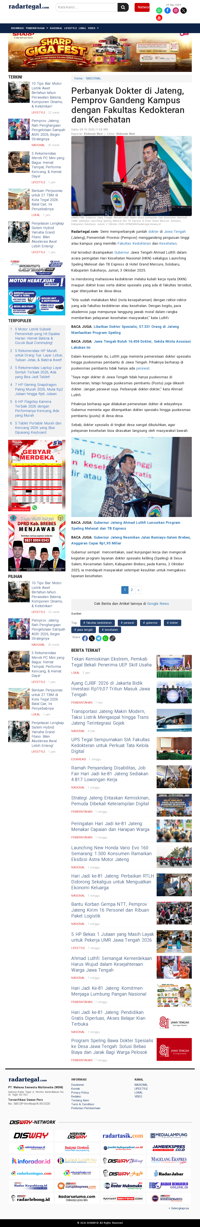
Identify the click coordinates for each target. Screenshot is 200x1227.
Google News (158, 603)
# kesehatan (110, 630)
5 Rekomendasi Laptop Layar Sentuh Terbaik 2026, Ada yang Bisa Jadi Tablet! (36, 372)
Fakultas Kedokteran (134, 243)
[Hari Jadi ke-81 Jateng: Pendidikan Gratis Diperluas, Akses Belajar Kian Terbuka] (174, 1021)
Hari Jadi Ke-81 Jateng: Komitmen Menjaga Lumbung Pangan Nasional (108, 991)
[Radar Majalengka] (77, 1173)
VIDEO (91, 28)
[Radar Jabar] (168, 1173)
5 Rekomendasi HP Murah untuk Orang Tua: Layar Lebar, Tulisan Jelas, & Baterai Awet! (36, 355)
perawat (142, 368)
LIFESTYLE (70, 28)
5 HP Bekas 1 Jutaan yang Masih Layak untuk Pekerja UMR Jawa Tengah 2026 (112, 937)
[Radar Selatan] (168, 1198)
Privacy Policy (80, 1093)
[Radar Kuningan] (31, 1173)
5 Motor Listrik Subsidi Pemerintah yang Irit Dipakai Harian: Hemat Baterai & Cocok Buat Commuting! (35, 336)
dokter (153, 231)
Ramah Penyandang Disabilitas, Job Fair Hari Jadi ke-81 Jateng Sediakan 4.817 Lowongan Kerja (109, 774)
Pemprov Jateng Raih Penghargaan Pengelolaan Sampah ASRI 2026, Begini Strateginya (48, 130)
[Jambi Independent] (123, 1148)
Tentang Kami (80, 1100)
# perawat (127, 623)
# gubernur (150, 623)
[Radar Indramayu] (31, 1148)
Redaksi (76, 1097)
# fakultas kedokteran (97, 623)
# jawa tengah (83, 630)
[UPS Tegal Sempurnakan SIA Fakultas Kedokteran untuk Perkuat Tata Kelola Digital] (174, 748)
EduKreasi (17, 28)
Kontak (75, 1089)
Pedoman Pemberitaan (85, 1108)
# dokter (172, 623)
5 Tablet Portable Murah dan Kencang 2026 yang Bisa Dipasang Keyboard (35, 428)
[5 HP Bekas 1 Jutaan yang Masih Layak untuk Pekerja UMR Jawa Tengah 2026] (174, 941)
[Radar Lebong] (31, 1198)
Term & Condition (82, 1104)
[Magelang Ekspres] (168, 1160)
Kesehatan (168, 243)
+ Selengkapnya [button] (179, 1208)
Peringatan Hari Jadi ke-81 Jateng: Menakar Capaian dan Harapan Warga (110, 826)
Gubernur (121, 252)
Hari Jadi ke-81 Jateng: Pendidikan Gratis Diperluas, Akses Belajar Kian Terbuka (108, 1018)
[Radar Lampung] (77, 1160)
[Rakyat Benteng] (123, 1198)
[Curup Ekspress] (77, 1186)
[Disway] (31, 1135)
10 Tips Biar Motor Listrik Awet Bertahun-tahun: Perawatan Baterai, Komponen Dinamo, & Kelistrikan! (47, 95)
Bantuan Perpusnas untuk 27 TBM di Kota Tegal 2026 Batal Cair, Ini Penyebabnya (47, 200)
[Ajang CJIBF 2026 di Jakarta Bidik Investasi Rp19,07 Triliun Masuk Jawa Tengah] (174, 692)
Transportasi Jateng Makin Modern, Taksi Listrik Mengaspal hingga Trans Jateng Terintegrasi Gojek (110, 717)
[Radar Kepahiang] (31, 1186)
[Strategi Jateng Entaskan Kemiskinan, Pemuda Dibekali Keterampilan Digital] (174, 805)
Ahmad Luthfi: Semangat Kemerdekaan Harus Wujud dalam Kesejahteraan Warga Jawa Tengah (111, 964)
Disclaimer (77, 1085)
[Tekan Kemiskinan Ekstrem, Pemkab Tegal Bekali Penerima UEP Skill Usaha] (174, 666)
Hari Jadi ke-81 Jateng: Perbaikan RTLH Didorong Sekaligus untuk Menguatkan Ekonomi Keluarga (112, 882)
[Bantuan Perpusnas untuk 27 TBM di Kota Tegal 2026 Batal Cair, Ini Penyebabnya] (19, 199)
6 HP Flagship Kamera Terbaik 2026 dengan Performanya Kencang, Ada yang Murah (34, 409)
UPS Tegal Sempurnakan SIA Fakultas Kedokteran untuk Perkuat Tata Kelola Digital (110, 746)
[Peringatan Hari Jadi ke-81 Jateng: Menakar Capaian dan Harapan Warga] (174, 830)
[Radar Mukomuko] (123, 1186)
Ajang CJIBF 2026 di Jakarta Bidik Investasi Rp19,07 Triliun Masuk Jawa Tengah (110, 689)
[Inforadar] (31, 1160)
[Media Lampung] (168, 1135)
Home (78, 78)
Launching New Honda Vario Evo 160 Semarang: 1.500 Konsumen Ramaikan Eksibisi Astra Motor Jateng (111, 854)
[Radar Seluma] (77, 1198)
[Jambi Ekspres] (168, 1148)
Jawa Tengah (175, 231)
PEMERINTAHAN (35, 28)
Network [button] (144, 7)
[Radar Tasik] (123, 1135)
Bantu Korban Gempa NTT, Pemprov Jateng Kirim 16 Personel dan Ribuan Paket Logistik (110, 910)
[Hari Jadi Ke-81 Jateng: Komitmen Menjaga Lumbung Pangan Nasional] (174, 995)
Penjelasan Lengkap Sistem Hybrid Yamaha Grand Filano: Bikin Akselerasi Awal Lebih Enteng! (48, 235)
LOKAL (82, 28)
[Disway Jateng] (123, 1160)
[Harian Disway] (77, 1135)
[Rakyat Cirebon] (77, 1148)
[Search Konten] (123, 7)
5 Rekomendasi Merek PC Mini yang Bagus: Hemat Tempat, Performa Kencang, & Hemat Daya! (48, 165)
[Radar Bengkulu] (168, 1186)
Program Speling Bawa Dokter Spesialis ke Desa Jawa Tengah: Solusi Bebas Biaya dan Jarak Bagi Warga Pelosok (112, 1046)
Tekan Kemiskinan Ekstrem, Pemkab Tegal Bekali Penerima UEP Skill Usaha (111, 662)
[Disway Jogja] (123, 1173)
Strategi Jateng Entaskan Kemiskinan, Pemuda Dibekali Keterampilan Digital (110, 801)
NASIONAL (56, 28)
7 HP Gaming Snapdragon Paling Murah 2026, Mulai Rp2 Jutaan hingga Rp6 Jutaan (36, 389)
